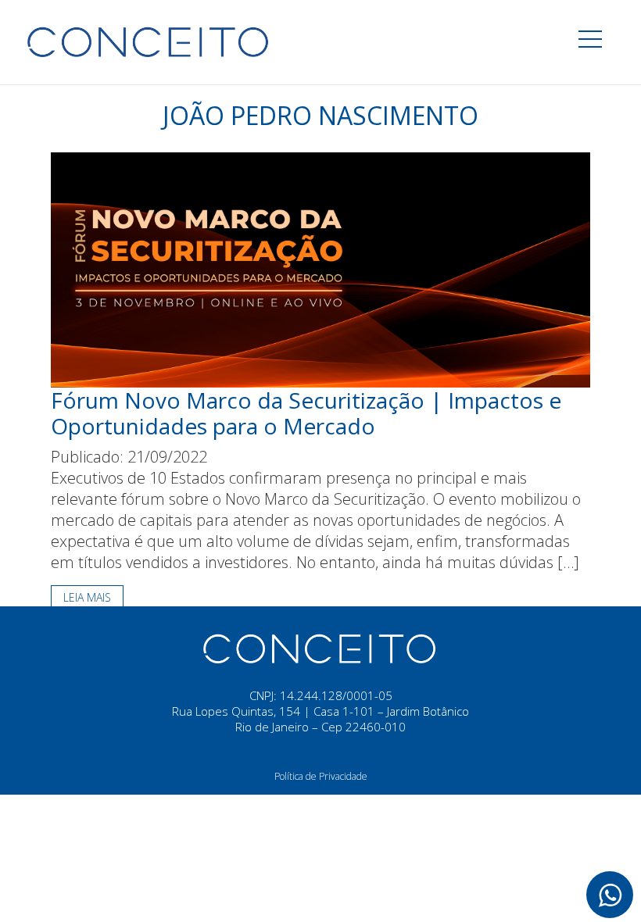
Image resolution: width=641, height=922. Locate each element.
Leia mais (87, 597)
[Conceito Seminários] (320, 647)
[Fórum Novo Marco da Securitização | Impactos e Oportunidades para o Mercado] (320, 268)
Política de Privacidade (320, 776)
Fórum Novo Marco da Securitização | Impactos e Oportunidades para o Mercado (306, 413)
